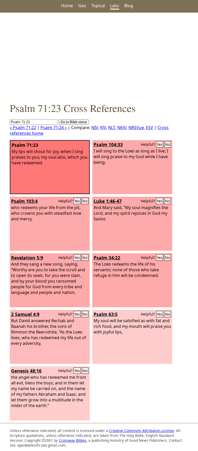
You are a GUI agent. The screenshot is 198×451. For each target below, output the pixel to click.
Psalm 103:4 (24, 201)
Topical (98, 5)
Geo (82, 5)
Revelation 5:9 (27, 258)
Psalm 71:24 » (53, 127)
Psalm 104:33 (108, 144)
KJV (103, 127)
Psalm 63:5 (106, 314)
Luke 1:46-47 (108, 201)
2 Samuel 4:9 (25, 314)
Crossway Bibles (72, 440)
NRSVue (136, 127)
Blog (128, 5)
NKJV (121, 127)
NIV (94, 127)
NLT (111, 127)
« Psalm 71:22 (23, 127)
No (167, 144)
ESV (149, 127)
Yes (159, 144)
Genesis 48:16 (26, 371)
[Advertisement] (99, 57)
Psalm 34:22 (107, 258)
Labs (114, 5)
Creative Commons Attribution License (141, 430)
